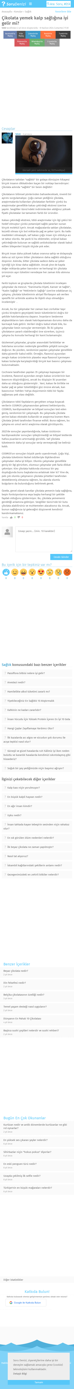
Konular (18, 11)
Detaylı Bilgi (20, 1373)
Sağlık (28, 11)
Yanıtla (5, 517)
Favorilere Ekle (63, 11)
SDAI (4, 28)
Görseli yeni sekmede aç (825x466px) (44, 170)
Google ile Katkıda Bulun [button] (27, 1302)
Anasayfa (7, 11)
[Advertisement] (37, 85)
